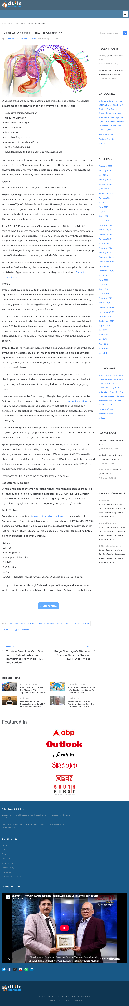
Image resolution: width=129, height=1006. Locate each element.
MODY (69, 623)
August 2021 (104, 198)
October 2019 (105, 266)
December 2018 (106, 307)
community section (76, 401)
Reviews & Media (107, 139)
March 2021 (104, 221)
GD (10, 623)
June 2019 (103, 280)
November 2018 (106, 312)
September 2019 (106, 271)
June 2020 (104, 243)
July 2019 (103, 275)
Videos (102, 143)
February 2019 (105, 298)
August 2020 (105, 239)
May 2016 (103, 353)
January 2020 (105, 252)
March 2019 (104, 293)
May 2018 (103, 339)
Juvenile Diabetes (46, 623)
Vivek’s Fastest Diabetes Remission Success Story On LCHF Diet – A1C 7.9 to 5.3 (81, 704)
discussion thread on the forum (47, 516)
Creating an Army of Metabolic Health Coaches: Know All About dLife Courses (36, 815)
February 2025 (105, 166)
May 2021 (103, 211)
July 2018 (103, 330)
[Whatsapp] (26, 969)
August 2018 (104, 325)
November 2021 (106, 184)
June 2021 (103, 207)
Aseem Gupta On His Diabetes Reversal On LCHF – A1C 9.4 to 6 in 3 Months (33, 704)
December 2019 (106, 257)
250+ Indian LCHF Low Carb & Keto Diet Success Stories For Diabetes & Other (81, 690)
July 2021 (103, 202)
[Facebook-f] (9, 969)
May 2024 (103, 175)
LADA (59, 623)
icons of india (12, 887)
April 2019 (103, 289)
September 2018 (106, 321)
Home (4, 23)
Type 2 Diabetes (21, 630)
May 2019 (103, 284)
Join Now (50, 606)
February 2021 (105, 225)
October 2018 (105, 316)
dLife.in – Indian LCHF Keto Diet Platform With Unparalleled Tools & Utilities (33, 690)
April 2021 (103, 216)
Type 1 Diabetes (82, 623)
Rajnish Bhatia (11, 38)
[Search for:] (110, 33)
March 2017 (104, 348)
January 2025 (105, 170)
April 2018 (103, 344)
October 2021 (105, 189)
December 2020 (106, 234)
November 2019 (106, 262)
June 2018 (103, 334)
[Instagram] (15, 969)
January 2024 (105, 179)
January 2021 (105, 230)
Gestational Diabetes (24, 623)
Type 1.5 (7, 630)
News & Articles (13, 23)
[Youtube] (20, 969)
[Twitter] (4, 969)
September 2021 (106, 193)
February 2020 (105, 248)
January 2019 (105, 303)
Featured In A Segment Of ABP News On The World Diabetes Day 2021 (33, 824)
